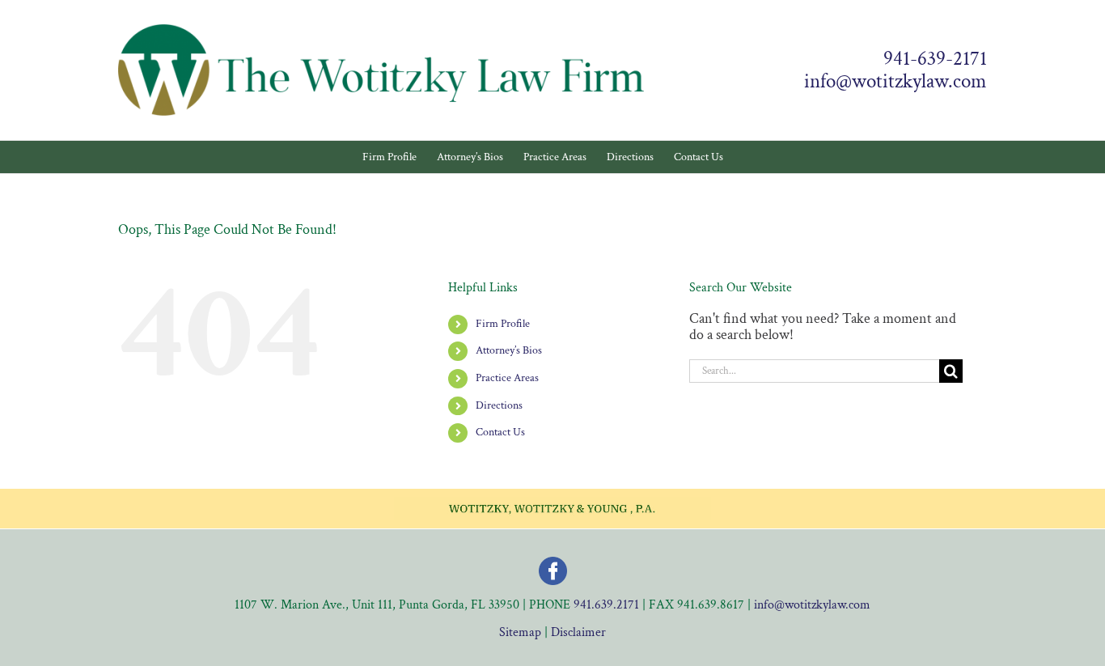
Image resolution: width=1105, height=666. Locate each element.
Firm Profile (503, 323)
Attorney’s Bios (509, 350)
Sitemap (520, 632)
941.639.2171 (606, 604)
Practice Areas (507, 378)
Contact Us (500, 432)
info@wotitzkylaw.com (895, 81)
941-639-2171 (935, 59)
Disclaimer (578, 632)
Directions (499, 405)
